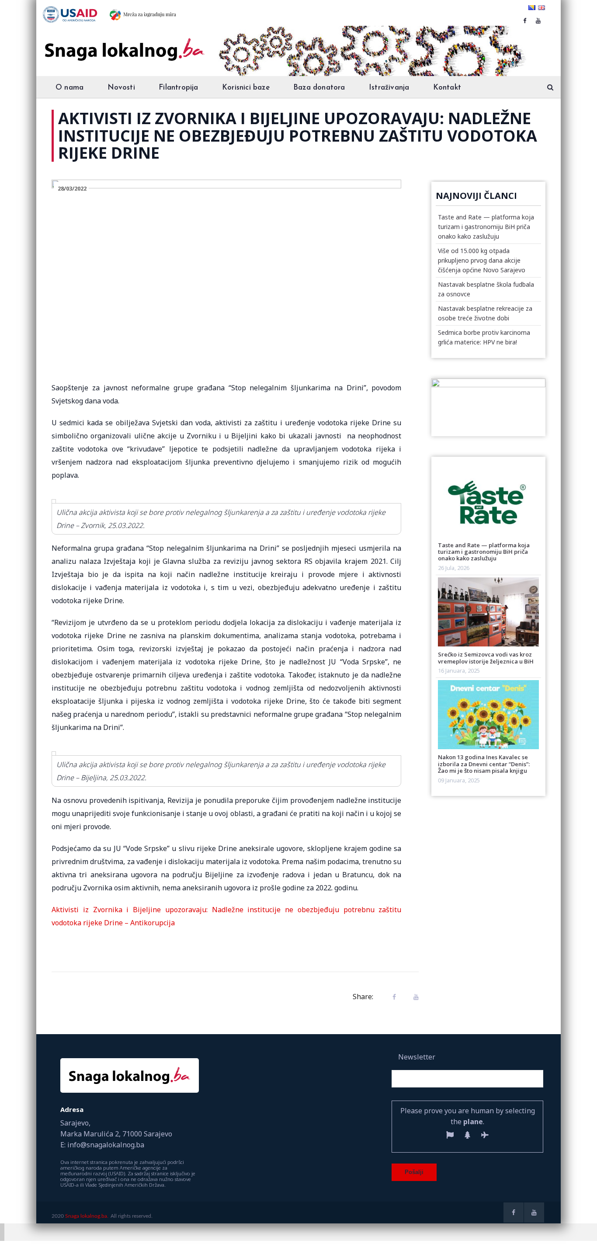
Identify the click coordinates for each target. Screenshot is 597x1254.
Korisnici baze (246, 87)
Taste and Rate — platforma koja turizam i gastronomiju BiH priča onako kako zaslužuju (486, 226)
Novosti (121, 87)
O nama (69, 87)
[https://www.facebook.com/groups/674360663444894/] (524, 20)
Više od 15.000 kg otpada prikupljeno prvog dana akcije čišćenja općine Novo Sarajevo (481, 260)
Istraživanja (389, 87)
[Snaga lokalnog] (124, 43)
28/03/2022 (72, 188)
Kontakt (447, 87)
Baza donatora (319, 87)
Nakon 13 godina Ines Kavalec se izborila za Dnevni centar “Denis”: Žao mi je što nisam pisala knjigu (484, 764)
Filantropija (178, 87)
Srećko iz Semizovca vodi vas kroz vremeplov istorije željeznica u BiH (486, 657)
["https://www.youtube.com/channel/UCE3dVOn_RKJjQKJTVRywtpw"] (538, 20)
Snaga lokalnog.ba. (86, 1216)
